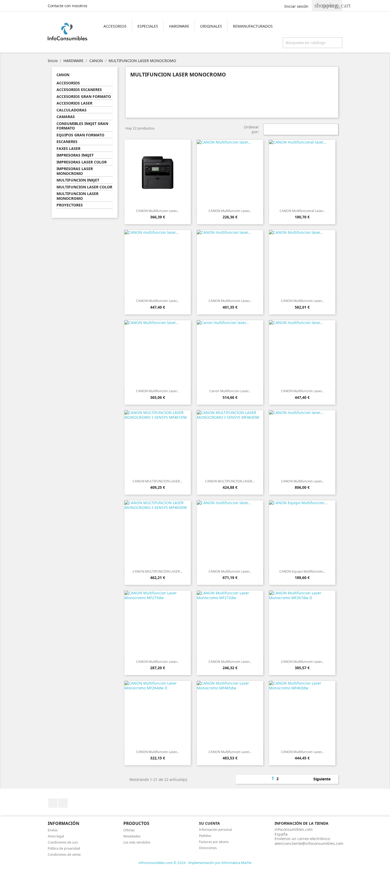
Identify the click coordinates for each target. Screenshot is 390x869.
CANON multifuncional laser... (302, 211)
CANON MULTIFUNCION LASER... (157, 481)
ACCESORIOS (115, 26)
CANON (63, 74)
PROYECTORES (70, 205)
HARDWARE (179, 26)
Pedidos (205, 835)
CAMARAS (66, 116)
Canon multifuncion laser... (229, 391)
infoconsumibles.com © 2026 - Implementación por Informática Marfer (195, 862)
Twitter (63, 803)
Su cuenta (209, 823)
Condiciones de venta (64, 854)
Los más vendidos (136, 842)
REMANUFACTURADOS (253, 26)
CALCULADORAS (71, 110)
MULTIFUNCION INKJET (78, 180)
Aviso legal (56, 836)
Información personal (215, 829)
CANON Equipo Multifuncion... (302, 571)
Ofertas (129, 830)
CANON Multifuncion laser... (157, 211)
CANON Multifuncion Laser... (157, 661)
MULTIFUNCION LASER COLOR (84, 187)
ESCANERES (67, 141)
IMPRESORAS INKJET (75, 155)
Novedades (132, 836)
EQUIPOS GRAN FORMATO (80, 135)
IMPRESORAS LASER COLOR (82, 162)
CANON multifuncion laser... (157, 301)
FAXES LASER (68, 148)
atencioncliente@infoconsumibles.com (309, 843)
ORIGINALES (211, 26)
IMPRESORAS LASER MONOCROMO (75, 171)
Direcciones (208, 848)
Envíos (53, 830)
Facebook (53, 803)
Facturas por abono (214, 842)
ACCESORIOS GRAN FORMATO (84, 96)
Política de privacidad (64, 848)
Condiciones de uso (63, 842)
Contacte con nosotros (67, 5)
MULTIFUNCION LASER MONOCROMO (77, 196)
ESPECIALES (147, 26)
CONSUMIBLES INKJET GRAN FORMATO (82, 126)
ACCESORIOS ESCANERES (79, 89)
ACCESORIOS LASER (74, 103)
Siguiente (324, 779)
